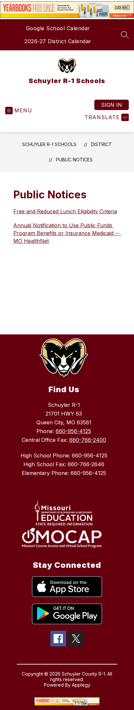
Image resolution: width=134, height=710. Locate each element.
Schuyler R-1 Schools (49, 144)
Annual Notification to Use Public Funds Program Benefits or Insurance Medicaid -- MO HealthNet (67, 233)
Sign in (111, 105)
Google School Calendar (58, 28)
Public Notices (74, 159)
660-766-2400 (87, 440)
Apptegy (81, 685)
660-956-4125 (73, 431)
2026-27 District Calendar (57, 41)
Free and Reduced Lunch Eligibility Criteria (65, 211)
